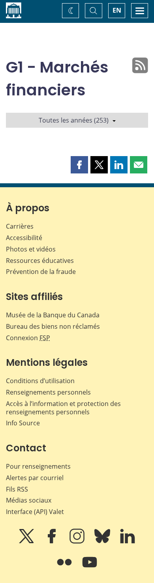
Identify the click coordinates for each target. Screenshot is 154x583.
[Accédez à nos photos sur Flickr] (65, 567)
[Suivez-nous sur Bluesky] (103, 541)
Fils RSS (17, 489)
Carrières (20, 226)
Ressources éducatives (40, 260)
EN (117, 10)
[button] (79, 164)
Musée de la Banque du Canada (53, 315)
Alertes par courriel (35, 477)
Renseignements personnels (48, 392)
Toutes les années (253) (74, 120)
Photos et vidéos (31, 249)
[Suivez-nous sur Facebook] (52, 541)
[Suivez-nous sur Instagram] (77, 541)
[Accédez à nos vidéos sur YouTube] (89, 567)
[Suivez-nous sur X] (27, 541)
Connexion (28, 337)
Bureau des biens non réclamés (53, 326)
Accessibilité (24, 237)
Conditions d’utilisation (40, 380)
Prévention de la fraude (41, 271)
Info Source (23, 423)
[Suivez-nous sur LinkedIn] (127, 541)
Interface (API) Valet (35, 511)
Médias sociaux (28, 500)
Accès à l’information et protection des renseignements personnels (63, 407)
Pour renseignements (38, 466)
